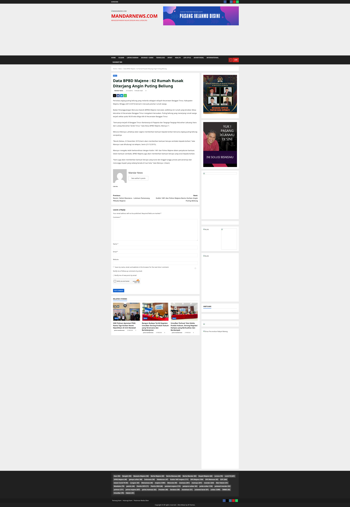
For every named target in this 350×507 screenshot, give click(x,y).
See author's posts (138, 178)
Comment (117, 217)
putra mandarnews (119, 330)
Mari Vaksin (222, 483)
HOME (113, 58)
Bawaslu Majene (141, 476)
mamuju (197, 483)
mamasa (184, 483)
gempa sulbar (135, 479)
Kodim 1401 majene (179, 479)
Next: (177, 198)
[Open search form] (226, 60)
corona (219, 476)
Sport (170, 58)
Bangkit (126, 476)
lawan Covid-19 (121, 483)
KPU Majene (197, 479)
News (115, 75)
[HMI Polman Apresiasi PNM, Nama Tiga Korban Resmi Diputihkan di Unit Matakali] (126, 312)
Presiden (163, 490)
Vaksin (130, 493)
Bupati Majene (205, 476)
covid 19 (230, 476)
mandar (209, 483)
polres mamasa (149, 490)
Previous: (131, 198)
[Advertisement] (175, 40)
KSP (223, 479)
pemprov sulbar (190, 486)
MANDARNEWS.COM (134, 16)
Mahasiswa (147, 483)
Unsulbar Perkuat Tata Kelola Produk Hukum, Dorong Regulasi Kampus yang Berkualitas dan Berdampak (184, 326)
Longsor (134, 483)
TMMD (226, 490)
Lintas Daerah (132, 58)
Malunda (172, 483)
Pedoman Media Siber (141, 501)
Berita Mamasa (173, 476)
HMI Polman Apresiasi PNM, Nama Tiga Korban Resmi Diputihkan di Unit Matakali (124, 325)
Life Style (187, 58)
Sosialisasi (187, 490)
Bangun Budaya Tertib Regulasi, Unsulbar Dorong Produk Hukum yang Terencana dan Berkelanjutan (155, 326)
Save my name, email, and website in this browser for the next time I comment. (142, 267)
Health (178, 58)
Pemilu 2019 (143, 486)
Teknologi (160, 58)
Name (115, 244)
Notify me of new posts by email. (126, 275)
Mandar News (118, 90)
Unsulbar (119, 493)
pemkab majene (172, 486)
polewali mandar (222, 486)
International (213, 58)
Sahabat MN (117, 62)
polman (118, 490)
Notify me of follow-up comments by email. (127, 271)
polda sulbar (206, 486)
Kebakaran (162, 479)
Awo (117, 476)
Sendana (175, 490)
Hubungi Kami (127, 501)
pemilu (130, 486)
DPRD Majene (120, 479)
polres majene (133, 490)
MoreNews (181, 505)
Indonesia (149, 479)
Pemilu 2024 (157, 486)
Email (115, 252)
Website (116, 259)
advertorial (199, 58)
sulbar (121, 58)
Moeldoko (119, 486)
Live (235, 60)
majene (160, 483)
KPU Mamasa (211, 479)
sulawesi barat (201, 490)
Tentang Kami (116, 501)
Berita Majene (157, 476)
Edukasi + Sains (147, 58)
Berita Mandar (189, 476)
